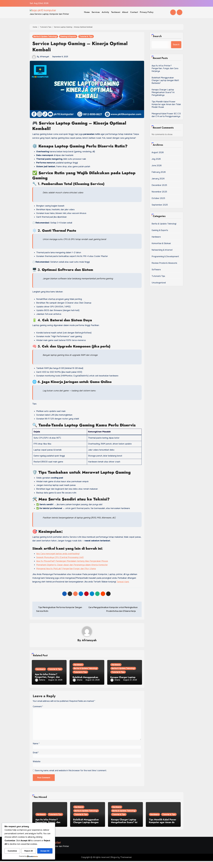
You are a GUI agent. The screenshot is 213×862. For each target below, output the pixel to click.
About (125, 12)
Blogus (114, 857)
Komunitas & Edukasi (161, 243)
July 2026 (156, 159)
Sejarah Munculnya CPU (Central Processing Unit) (60, 557)
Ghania (79, 680)
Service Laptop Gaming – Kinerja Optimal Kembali (80, 46)
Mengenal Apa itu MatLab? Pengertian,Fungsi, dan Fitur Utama (66, 568)
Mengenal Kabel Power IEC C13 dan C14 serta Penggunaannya (166, 115)
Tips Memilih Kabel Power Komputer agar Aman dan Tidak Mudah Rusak (166, 104)
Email (36, 752)
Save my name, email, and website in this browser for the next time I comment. (71, 770)
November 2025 (159, 191)
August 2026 (158, 152)
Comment (38, 706)
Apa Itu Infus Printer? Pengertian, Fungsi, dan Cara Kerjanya (47, 677)
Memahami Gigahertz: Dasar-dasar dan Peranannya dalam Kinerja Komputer (72, 564)
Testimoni (115, 12)
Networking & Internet (162, 250)
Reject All (28, 851)
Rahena (42, 680)
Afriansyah (44, 56)
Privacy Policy (146, 12)
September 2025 (160, 205)
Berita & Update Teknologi (45, 36)
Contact (134, 12)
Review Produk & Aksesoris (164, 263)
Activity (105, 12)
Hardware (40, 669)
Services (96, 12)
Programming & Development (165, 256)
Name (36, 743)
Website (36, 761)
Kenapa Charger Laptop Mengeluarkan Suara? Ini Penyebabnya (163, 92)
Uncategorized (159, 282)
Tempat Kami (122, 581)
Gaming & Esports (68, 36)
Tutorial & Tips (86, 36)
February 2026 (159, 172)
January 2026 (158, 178)
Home (87, 12)
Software (156, 269)
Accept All (44, 851)
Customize (12, 851)
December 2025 (159, 185)
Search (157, 36)
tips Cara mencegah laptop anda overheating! (58, 553)
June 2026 (157, 165)
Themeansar (126, 857)
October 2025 (158, 198)
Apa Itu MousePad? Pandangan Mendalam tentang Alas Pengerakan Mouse (72, 561)
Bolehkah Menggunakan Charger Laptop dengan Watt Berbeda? (165, 80)
